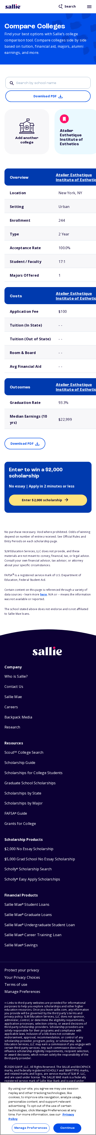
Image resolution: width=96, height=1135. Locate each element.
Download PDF (44, 96)
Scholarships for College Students (33, 773)
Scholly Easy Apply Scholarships (32, 879)
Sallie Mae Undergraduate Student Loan (39, 925)
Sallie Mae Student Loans (26, 904)
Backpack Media (18, 717)
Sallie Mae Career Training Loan (32, 935)
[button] (22, 992)
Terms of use (15, 984)
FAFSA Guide (15, 813)
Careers (11, 707)
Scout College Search (23, 752)
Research (12, 727)
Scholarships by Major (23, 803)
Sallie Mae (13, 697)
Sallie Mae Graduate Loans (28, 914)
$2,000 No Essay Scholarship (28, 849)
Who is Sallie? (16, 676)
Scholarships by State (22, 793)
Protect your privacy (21, 970)
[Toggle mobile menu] (89, 6)
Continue (67, 1128)
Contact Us (13, 686)
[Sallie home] (13, 6)
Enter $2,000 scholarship (42, 500)
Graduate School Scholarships (30, 783)
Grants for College (20, 823)
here (43, 594)
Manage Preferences (30, 1128)
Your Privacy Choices (22, 977)
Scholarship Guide (19, 762)
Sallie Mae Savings (21, 945)
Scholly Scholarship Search (28, 869)
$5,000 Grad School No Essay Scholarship (39, 859)
